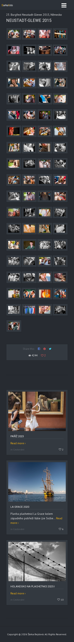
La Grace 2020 (19, 506)
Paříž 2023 (17, 436)
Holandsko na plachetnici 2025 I (32, 586)
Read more (17, 443)
